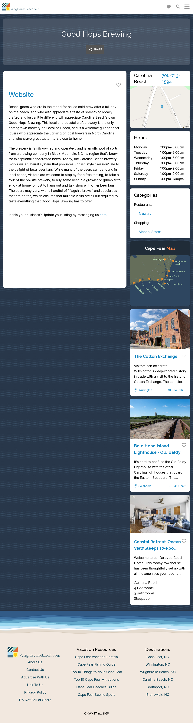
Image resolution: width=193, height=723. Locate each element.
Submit (96, 419)
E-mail (59, 398)
